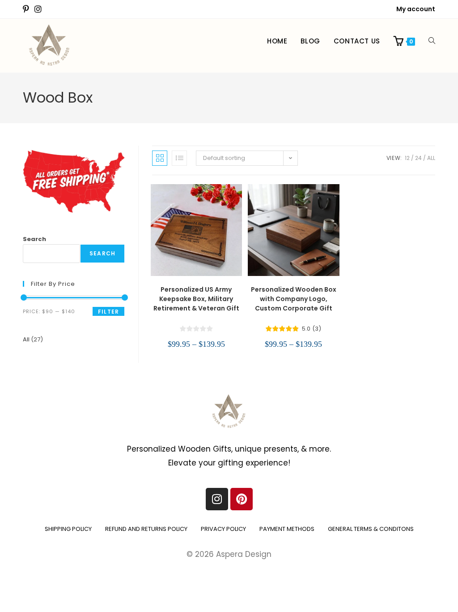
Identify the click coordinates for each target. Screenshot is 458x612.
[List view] (179, 158)
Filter (108, 311)
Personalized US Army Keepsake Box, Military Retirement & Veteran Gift (196, 299)
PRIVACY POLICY (223, 529)
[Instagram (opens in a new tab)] (38, 9)
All (431, 158)
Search (34, 239)
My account (415, 8)
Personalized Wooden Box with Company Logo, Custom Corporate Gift (293, 299)
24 (418, 158)
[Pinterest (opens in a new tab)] (27, 9)
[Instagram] (217, 499)
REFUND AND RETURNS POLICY (146, 529)
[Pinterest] (241, 499)
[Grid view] (159, 158)
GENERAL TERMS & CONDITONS (371, 529)
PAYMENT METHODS (286, 529)
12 (407, 158)
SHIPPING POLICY (68, 529)
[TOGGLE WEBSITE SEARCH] (432, 41)
